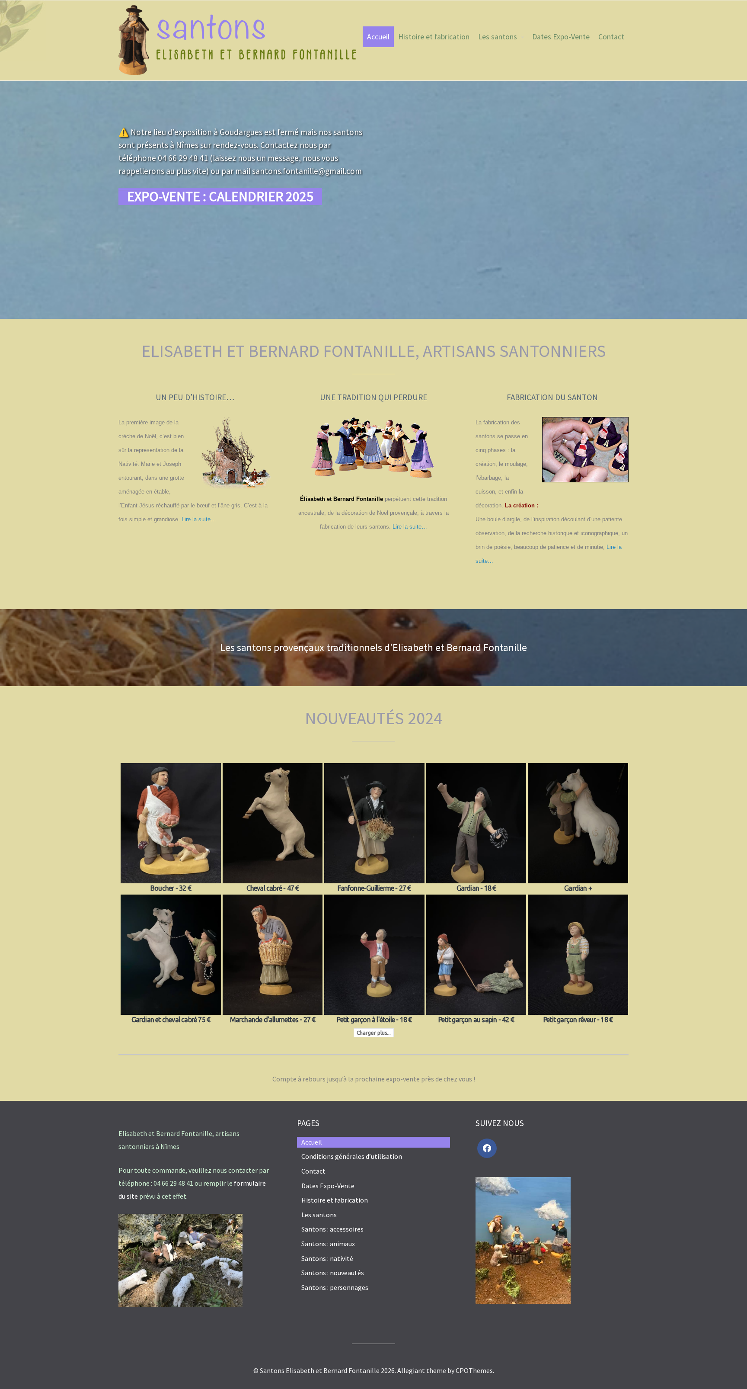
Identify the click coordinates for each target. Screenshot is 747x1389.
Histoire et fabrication (433, 37)
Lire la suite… (199, 519)
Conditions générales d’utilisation (351, 1156)
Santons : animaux (328, 1243)
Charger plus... (374, 1033)
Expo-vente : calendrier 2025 (220, 196)
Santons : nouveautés (332, 1272)
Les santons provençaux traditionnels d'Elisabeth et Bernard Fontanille (373, 647)
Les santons (497, 37)
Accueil (378, 37)
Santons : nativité (327, 1258)
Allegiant (411, 1370)
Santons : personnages (334, 1287)
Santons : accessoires (332, 1229)
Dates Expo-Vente (561, 37)
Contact (611, 37)
